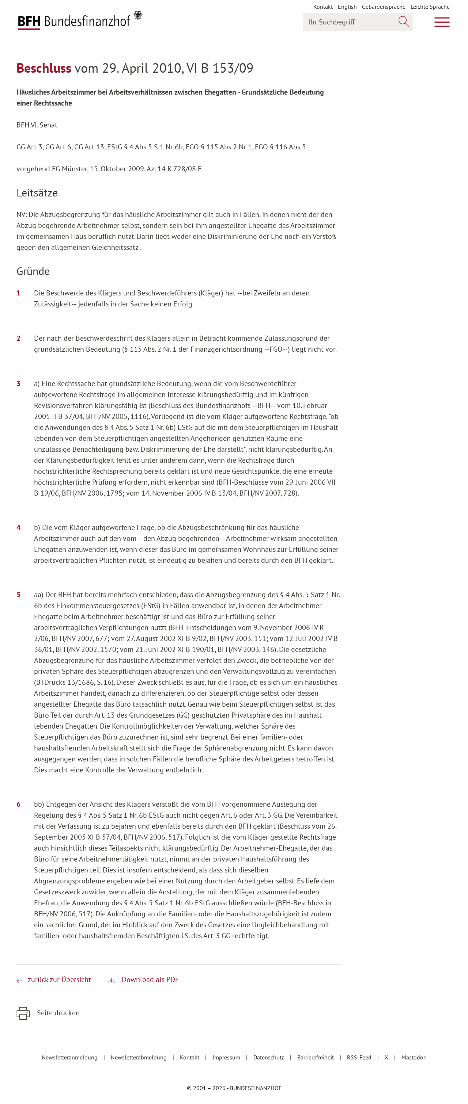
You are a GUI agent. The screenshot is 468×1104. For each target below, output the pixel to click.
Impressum (227, 1057)
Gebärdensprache (383, 6)
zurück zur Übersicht (59, 979)
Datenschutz (269, 1057)
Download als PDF (149, 979)
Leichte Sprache (430, 6)
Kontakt (323, 6)
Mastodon (414, 1057)
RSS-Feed (360, 1057)
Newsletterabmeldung (139, 1057)
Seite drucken (57, 1012)
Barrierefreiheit (316, 1057)
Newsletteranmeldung (70, 1057)
